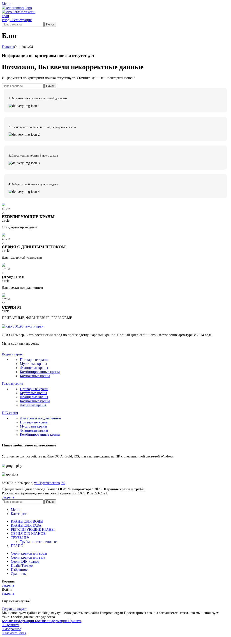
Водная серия (12, 354)
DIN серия (10, 413)
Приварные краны (34, 360)
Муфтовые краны (33, 364)
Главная (8, 47)
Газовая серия (12, 383)
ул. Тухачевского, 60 (49, 483)
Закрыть (8, 497)
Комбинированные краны (40, 372)
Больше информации (34, 621)
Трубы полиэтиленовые (38, 542)
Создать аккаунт (14, 609)
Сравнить (18, 574)
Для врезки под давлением (40, 418)
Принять (74, 621)
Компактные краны (35, 376)
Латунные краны (33, 405)
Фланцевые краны (34, 368)
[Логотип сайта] (17, 8)
